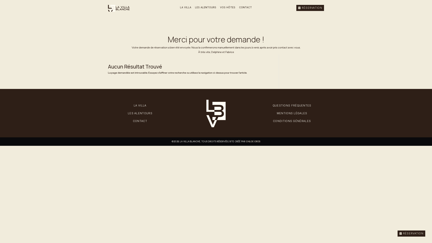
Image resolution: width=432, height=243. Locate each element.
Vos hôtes (227, 7)
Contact (245, 7)
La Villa (185, 7)
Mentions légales (292, 113)
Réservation (413, 233)
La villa (140, 105)
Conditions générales (292, 121)
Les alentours (205, 7)
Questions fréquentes (292, 105)
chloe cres (253, 141)
